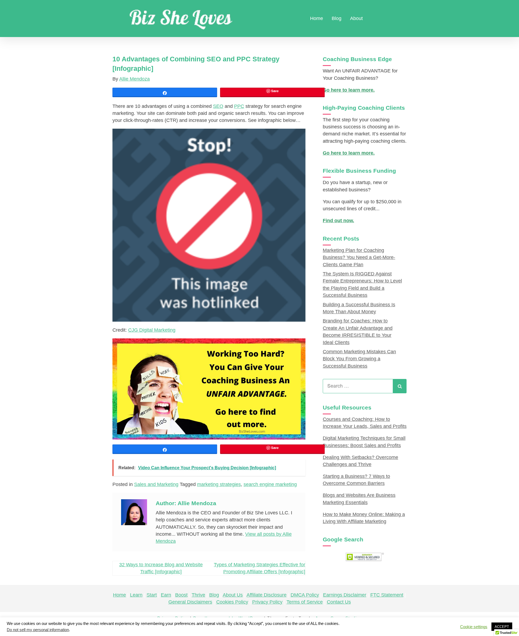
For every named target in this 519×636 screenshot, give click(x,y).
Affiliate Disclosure (267, 595)
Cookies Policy (232, 602)
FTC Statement (386, 595)
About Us (233, 595)
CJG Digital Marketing (151, 330)
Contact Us (339, 602)
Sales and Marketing (156, 484)
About (356, 18)
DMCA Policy (305, 595)
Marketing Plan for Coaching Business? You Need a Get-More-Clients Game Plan (359, 257)
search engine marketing (270, 484)
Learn (136, 595)
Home (316, 18)
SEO (218, 106)
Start (152, 595)
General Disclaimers (190, 602)
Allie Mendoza (134, 79)
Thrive (198, 595)
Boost (181, 595)
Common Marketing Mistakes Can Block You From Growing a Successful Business (359, 359)
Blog (336, 18)
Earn (166, 595)
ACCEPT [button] (502, 627)
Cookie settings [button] (473, 627)
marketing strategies (219, 484)
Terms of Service (305, 602)
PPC (239, 106)
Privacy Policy (267, 602)
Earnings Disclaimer (344, 595)
